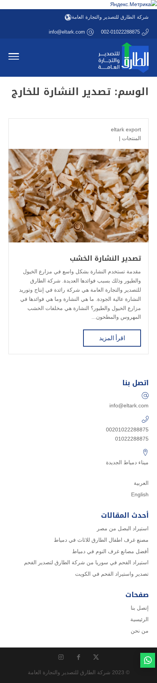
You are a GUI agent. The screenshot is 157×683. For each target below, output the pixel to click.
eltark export (126, 129)
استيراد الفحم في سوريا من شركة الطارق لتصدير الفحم (86, 562)
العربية (141, 483)
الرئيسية (139, 619)
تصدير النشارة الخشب (105, 258)
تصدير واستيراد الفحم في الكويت (112, 574)
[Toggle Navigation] (13, 57)
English (140, 494)
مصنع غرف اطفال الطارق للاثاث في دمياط (101, 540)
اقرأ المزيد (112, 338)
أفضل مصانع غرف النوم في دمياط (110, 551)
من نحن (140, 631)
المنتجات (131, 138)
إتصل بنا (140, 608)
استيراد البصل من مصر (123, 528)
